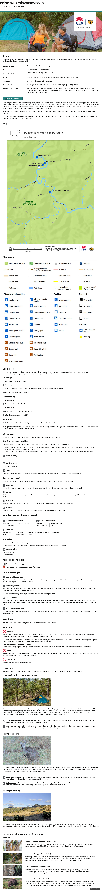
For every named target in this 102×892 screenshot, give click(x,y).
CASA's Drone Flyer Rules (42, 641)
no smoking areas (25, 662)
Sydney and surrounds (34, 423)
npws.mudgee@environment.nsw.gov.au (18, 411)
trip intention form (66, 90)
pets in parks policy (15, 655)
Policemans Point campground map (23, 567)
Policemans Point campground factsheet (21, 564)
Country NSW (50, 423)
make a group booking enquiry (68, 85)
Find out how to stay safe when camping (21, 590)
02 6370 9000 (9, 408)
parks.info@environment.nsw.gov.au (17, 392)
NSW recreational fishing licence (20, 623)
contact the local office (83, 647)
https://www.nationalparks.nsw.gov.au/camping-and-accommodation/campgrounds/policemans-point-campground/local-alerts (46, 373)
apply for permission (65, 647)
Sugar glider (30, 866)
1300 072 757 (9, 389)
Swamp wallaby (31, 854)
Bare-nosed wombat (33, 879)
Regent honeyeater (33, 841)
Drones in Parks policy (46, 636)
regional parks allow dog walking (84, 653)
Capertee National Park (15, 423)
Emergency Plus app (46, 600)
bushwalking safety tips (78, 580)
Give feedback (95, 889)
